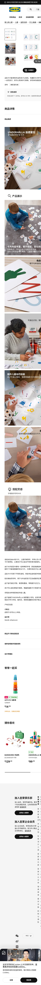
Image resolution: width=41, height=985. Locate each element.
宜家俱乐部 (38, 859)
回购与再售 (38, 916)
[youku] (17, 946)
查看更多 (23, 807)
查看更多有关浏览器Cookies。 (20, 965)
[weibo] (17, 941)
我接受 (28, 980)
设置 (11, 980)
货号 (6, 85)
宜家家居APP (39, 814)
